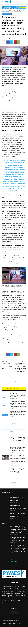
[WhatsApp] (18, 42)
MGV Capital (17, 336)
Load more (13, 477)
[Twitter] (11, 42)
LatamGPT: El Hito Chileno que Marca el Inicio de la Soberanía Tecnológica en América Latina (17, 498)
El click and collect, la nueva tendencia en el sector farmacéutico (17, 515)
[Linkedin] (17, 612)
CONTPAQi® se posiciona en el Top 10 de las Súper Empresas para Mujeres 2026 (18, 395)
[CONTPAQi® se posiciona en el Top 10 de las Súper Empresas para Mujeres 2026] (5, 395)
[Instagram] (13, 612)
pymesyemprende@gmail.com (9, 602)
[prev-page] (3, 419)
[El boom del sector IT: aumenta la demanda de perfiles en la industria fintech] (5, 507)
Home (3, 10)
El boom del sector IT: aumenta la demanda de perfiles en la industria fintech (18, 507)
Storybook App (13, 136)
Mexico (10, 13)
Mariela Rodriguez (7, 38)
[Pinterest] (15, 42)
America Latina (9, 10)
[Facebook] (8, 42)
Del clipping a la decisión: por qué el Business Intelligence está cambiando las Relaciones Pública (18, 412)
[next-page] (5, 419)
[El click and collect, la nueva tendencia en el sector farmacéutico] (5, 515)
